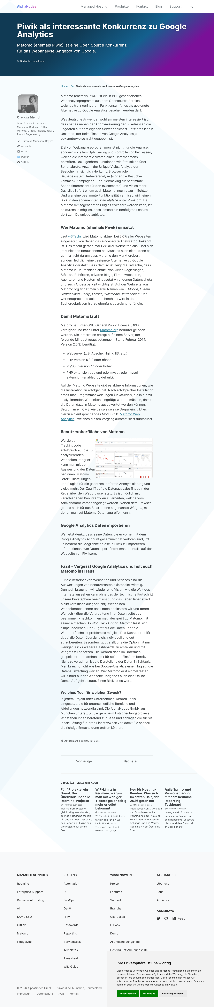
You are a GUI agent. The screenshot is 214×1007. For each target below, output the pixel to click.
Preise (114, 883)
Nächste (130, 761)
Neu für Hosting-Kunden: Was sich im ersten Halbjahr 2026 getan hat (144, 795)
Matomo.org (109, 330)
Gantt (67, 908)
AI (18, 908)
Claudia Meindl (28, 117)
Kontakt (142, 6)
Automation (71, 883)
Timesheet (71, 958)
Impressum (24, 993)
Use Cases (117, 916)
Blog (158, 6)
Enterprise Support (30, 892)
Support (175, 6)
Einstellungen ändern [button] (173, 993)
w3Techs (75, 236)
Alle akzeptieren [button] (128, 993)
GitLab (21, 925)
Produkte (122, 6)
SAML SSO (24, 916)
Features (116, 892)
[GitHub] (166, 918)
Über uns (163, 883)
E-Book (115, 925)
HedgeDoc (24, 941)
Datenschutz (45, 993)
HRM (67, 916)
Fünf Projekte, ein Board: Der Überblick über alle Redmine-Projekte (75, 795)
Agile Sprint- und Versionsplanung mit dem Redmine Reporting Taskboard (178, 797)
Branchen (116, 908)
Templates (71, 950)
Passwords (71, 925)
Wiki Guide (71, 966)
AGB (61, 993)
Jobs (160, 892)
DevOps (69, 900)
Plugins (70, 875)
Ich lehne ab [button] (149, 993)
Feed (180, 918)
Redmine (23, 883)
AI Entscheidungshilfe (125, 941)
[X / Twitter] (158, 918)
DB (66, 892)
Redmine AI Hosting (30, 900)
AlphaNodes (26, 6)
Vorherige (84, 761)
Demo (114, 933)
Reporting (70, 933)
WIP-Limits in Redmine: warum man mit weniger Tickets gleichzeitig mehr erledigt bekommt (110, 799)
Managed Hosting (94, 6)
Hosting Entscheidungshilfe (129, 950)
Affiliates (163, 900)
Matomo (22, 933)
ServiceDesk (72, 941)
